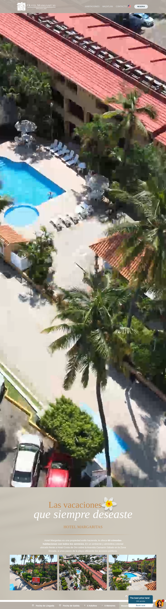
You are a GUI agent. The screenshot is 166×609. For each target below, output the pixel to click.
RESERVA (141, 7)
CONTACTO (121, 6)
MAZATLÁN (107, 6)
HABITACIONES (92, 6)
